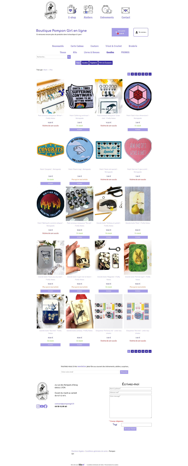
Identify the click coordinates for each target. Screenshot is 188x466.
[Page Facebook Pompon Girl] (45, 406)
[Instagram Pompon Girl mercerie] (38, 406)
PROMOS (125, 52)
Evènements (107, 17)
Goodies (110, 52)
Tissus (63, 52)
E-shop (72, 17)
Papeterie (93, 62)
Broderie (133, 46)
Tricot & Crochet (114, 46)
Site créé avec (75, 465)
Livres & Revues (91, 52)
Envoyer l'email (130, 429)
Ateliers (88, 17)
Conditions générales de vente (96, 451)
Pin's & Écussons (105, 62)
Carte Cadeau (77, 46)
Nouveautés (58, 46)
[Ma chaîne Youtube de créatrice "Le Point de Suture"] (42, 406)
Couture (95, 46)
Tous (78, 62)
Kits (75, 52)
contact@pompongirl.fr (64, 403)
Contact (126, 17)
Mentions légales (77, 451)
